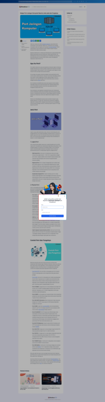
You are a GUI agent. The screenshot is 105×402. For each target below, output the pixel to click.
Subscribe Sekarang (52, 216)
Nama (42, 204)
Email (42, 210)
